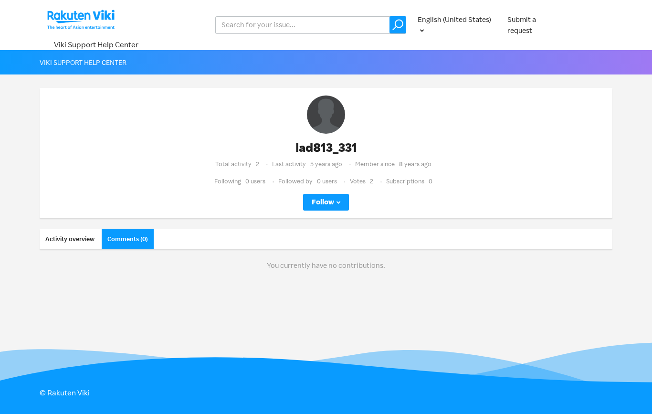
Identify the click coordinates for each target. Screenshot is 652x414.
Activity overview (70, 239)
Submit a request (521, 25)
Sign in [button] (592, 24)
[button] (397, 24)
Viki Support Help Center (96, 44)
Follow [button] (323, 201)
